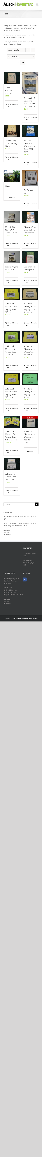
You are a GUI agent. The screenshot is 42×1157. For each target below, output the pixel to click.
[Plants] (12, 176)
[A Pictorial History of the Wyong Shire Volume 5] (30, 294)
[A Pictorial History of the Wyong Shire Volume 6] (12, 294)
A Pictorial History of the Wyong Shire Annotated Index (29, 437)
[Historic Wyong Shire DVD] (12, 257)
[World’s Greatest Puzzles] (12, 78)
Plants (7, 186)
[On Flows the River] (30, 178)
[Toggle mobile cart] (37, 6)
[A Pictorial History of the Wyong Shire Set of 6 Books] (12, 422)
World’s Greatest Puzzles (8, 90)
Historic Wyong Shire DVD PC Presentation (30, 230)
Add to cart (9, 105)
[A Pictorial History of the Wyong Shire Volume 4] (12, 337)
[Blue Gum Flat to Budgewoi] (30, 257)
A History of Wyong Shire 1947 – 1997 (10, 477)
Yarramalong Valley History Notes (11, 143)
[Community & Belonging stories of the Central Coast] (30, 83)
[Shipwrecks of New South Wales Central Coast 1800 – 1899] (30, 131)
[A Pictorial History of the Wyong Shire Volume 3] (30, 337)
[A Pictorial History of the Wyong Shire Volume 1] (30, 379)
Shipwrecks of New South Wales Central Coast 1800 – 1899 (30, 146)
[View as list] (23, 62)
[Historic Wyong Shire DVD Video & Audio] (12, 217)
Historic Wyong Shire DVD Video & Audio (11, 230)
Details (16, 104)
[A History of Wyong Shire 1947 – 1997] (12, 464)
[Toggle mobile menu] (37, 3)
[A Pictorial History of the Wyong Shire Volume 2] (12, 379)
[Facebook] (25, 579)
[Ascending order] (33, 50)
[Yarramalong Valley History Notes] (12, 131)
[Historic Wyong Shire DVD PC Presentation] (30, 217)
